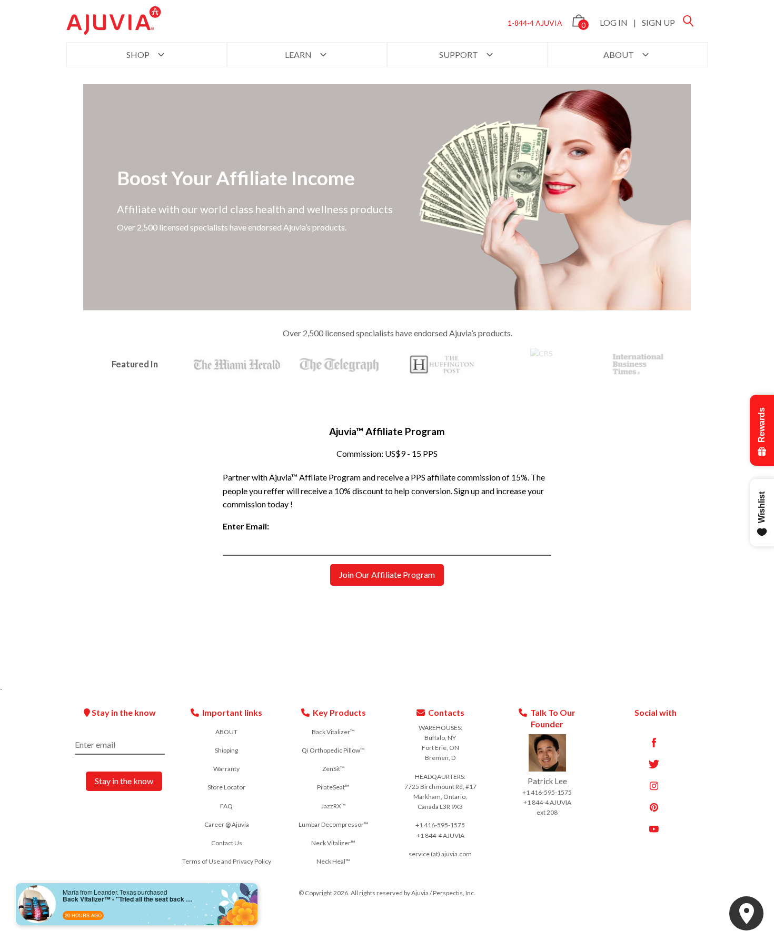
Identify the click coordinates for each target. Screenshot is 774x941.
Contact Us (226, 843)
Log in (614, 22)
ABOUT (619, 54)
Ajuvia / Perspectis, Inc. (443, 893)
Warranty (226, 769)
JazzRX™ (333, 806)
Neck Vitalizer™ (333, 843)
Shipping (226, 750)
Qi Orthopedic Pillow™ (333, 750)
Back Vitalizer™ (333, 732)
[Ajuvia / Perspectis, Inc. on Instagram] (654, 786)
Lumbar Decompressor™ (334, 824)
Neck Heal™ (333, 861)
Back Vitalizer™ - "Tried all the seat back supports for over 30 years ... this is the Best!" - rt (128, 899)
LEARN (299, 54)
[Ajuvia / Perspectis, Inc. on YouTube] (654, 829)
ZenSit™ (333, 769)
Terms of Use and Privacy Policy (226, 861)
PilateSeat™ (333, 787)
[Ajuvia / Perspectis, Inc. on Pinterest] (654, 807)
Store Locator (226, 787)
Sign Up (658, 22)
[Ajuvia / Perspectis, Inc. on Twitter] (654, 764)
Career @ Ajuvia (226, 824)
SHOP (138, 54)
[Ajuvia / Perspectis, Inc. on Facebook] (654, 742)
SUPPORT (459, 54)
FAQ (226, 806)
